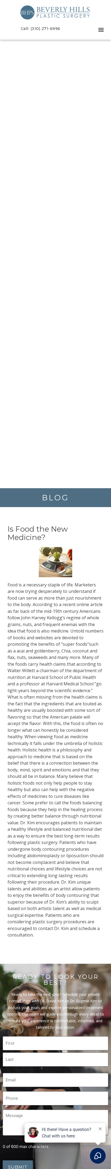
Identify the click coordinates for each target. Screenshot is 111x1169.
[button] (101, 29)
